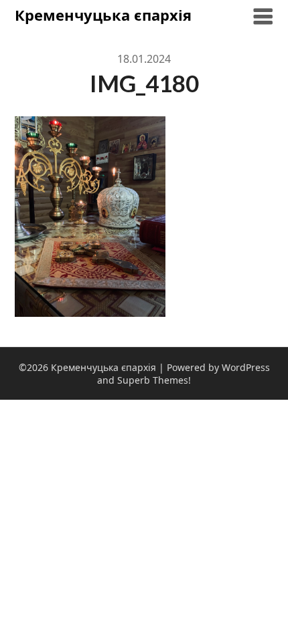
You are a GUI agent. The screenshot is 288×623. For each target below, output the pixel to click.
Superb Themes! (154, 380)
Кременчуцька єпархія (103, 15)
